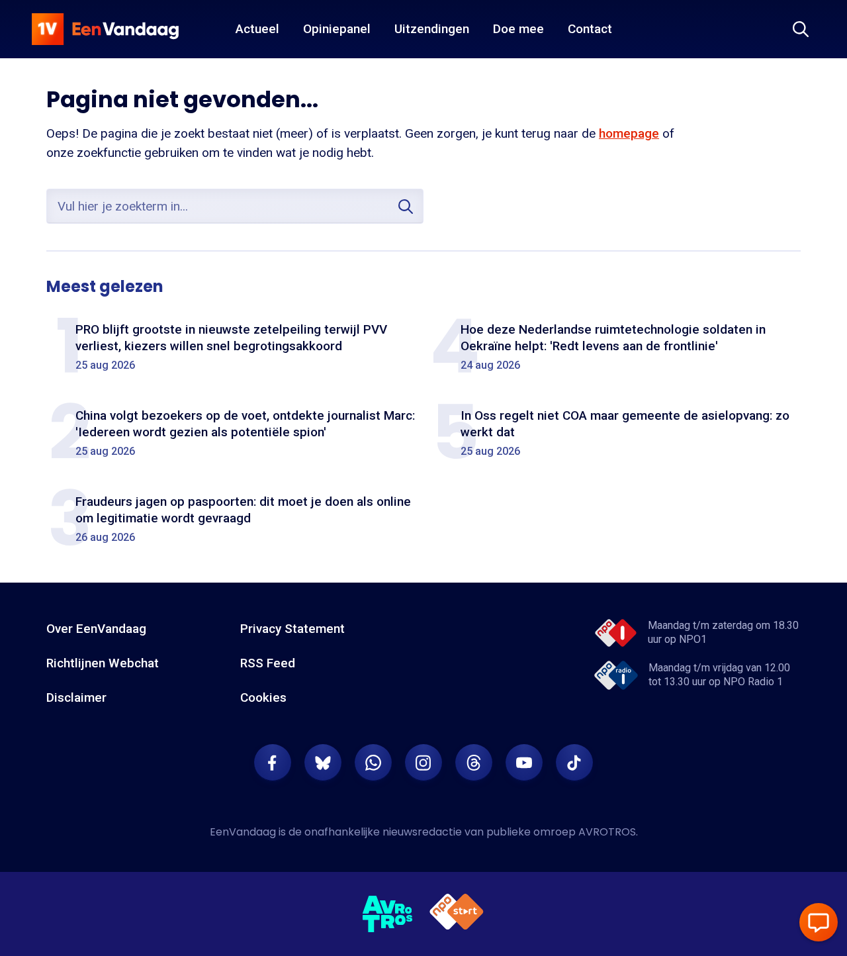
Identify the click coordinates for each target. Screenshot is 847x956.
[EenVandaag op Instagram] (423, 762)
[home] (105, 29)
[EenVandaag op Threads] (473, 762)
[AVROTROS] (388, 914)
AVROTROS (607, 831)
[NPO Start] (456, 914)
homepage (629, 133)
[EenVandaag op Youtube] (524, 762)
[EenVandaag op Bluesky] (322, 762)
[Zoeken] (800, 29)
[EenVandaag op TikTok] (574, 762)
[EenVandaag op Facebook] (272, 762)
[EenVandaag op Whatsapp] (373, 762)
